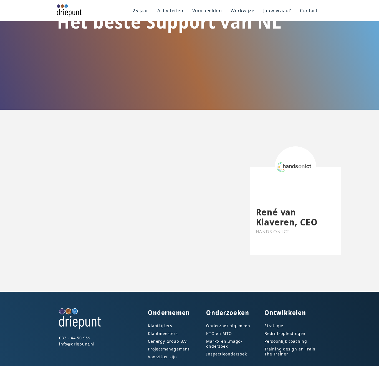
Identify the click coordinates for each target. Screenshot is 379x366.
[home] (71, 10)
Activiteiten (170, 10)
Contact (309, 10)
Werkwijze (242, 10)
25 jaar (140, 10)
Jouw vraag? (277, 10)
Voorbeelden (207, 10)
